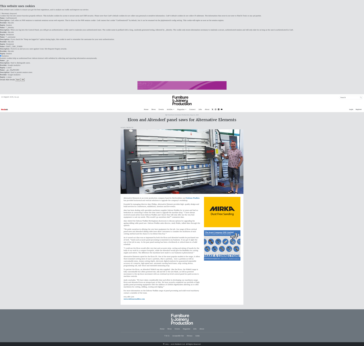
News (153, 109)
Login (351, 109)
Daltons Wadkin (193, 198)
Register (359, 109)
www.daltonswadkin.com (134, 299)
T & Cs (166, 336)
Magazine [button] (181, 109)
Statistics (5, 56)
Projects (129, 127)
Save (18, 80)
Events (161, 109)
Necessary (9, 13)
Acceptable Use (178, 336)
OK (23, 80)
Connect (192, 109)
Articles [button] (170, 109)
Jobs (200, 109)
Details (2, 80)
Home (146, 109)
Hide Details (10, 80)
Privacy (189, 336)
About (207, 109)
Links (197, 336)
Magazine (186, 329)
